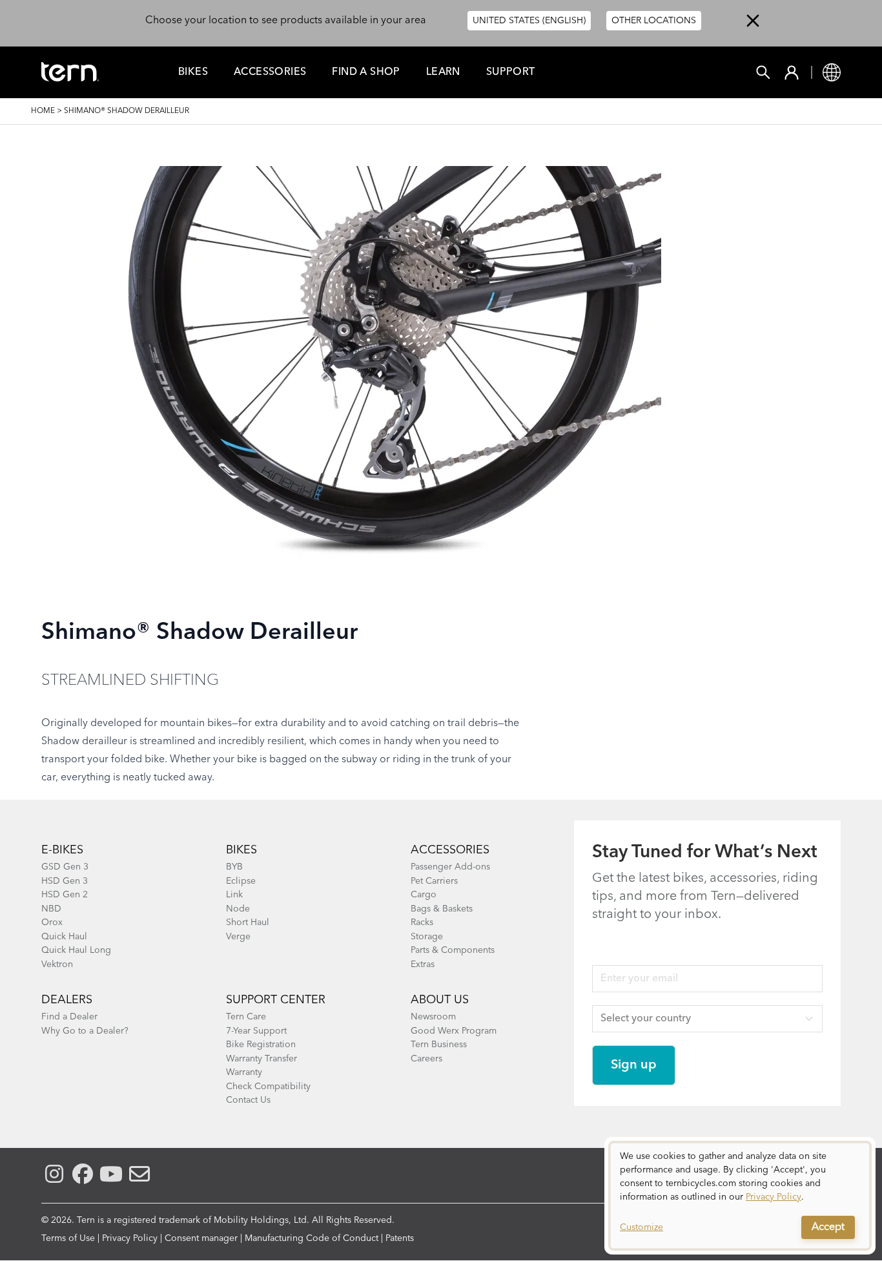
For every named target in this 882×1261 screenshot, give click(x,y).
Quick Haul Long (76, 950)
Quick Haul (64, 936)
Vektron (57, 964)
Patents (399, 1238)
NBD (51, 908)
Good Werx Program (454, 1031)
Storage (427, 936)
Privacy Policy (130, 1238)
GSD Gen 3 (64, 866)
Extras (423, 964)
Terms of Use (68, 1238)
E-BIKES (62, 850)
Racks (422, 922)
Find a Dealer (69, 1016)
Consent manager (201, 1238)
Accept (828, 1227)
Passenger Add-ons (450, 866)
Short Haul (247, 922)
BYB (234, 866)
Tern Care (246, 1016)
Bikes (193, 72)
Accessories (270, 72)
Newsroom (433, 1016)
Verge (238, 936)
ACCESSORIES (450, 850)
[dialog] (740, 1195)
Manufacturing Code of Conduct (311, 1238)
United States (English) (529, 20)
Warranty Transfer (261, 1058)
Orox (52, 922)
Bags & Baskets (442, 908)
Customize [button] (641, 1227)
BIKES (241, 850)
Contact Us (248, 1100)
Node (238, 908)
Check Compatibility (268, 1086)
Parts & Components (453, 950)
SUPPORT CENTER (275, 1000)
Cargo (423, 894)
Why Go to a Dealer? (84, 1031)
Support (510, 72)
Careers (426, 1058)
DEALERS (66, 1000)
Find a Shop (366, 72)
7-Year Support (256, 1031)
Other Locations (653, 20)
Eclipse (241, 881)
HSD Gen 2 (64, 894)
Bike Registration (261, 1044)
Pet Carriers (434, 881)
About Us (440, 1000)
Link (234, 894)
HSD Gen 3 (64, 881)
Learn (443, 72)
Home (43, 111)
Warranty (244, 1072)
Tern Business (439, 1044)
